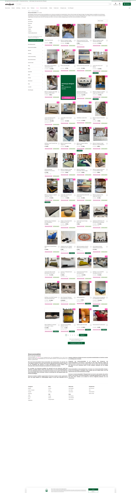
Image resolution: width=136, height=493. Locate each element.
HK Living (50, 391)
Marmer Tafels (91, 393)
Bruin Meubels (71, 395)
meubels (38, 357)
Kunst (29, 398)
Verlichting (30, 393)
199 (77, 335)
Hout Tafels (71, 390)
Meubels (29, 388)
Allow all (93, 489)
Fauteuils (29, 391)
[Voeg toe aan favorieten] (59, 41)
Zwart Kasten (71, 399)
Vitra (90, 390)
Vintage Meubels (51, 399)
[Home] (9, 4)
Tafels (29, 395)
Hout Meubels (71, 388)
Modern (49, 397)
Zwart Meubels (71, 397)
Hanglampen (30, 400)
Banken (29, 396)
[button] (89, 1)
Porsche (49, 388)
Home (29, 10)
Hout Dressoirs (91, 388)
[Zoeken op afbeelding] (110, 4)
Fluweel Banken (91, 391)
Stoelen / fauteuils (31, 390)
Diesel (49, 390)
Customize (93, 491)
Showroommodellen (35, 10)
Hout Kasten (71, 391)
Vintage (49, 395)
